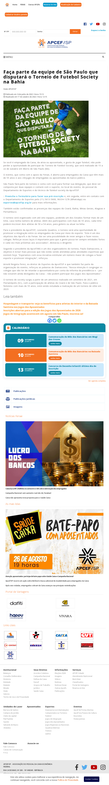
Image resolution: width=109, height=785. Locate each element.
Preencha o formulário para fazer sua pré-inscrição (34, 196)
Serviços (77, 669)
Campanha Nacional (42, 676)
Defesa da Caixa (40, 679)
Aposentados (34, 706)
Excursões (78, 716)
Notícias (58, 682)
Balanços (7, 673)
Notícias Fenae (14, 416)
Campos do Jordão (11, 713)
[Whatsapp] (59, 320)
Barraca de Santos (10, 710)
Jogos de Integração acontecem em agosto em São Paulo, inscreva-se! (43, 313)
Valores (6, 694)
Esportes (49, 706)
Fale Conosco (10, 743)
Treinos (48, 731)
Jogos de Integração (53, 719)
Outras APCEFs (34, 4)
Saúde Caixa (38, 691)
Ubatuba (7, 728)
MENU (9, 57)
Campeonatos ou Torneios (56, 713)
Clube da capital (9, 716)
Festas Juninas (79, 719)
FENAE (22, 4)
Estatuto (6, 685)
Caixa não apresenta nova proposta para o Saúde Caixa (28, 498)
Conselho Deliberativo (12, 676)
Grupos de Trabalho (42, 685)
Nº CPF (6, 31)
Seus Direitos (40, 669)
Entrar (75, 31)
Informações (61, 669)
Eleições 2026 (60, 673)
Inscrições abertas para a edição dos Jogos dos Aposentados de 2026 (41, 310)
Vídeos (57, 679)
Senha (39, 31)
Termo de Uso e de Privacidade (16, 697)
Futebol (48, 716)
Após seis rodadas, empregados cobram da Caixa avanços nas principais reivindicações (41, 585)
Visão (5, 691)
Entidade (7, 682)
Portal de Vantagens (17, 591)
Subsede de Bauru (10, 725)
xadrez (48, 734)
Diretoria (7, 679)
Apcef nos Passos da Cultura (85, 713)
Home (14, 4)
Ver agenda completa (97, 381)
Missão (6, 688)
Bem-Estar (77, 679)
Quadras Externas (52, 728)
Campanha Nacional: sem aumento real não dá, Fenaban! (28, 493)
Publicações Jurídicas (24, 398)
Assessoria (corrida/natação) (57, 710)
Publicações (19, 391)
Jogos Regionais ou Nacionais (57, 725)
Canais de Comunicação (13, 750)
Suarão (6, 722)
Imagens (17, 406)
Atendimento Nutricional (82, 676)
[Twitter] (54, 320)
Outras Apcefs (60, 688)
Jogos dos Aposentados (55, 722)
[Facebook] (50, 320)
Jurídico (37, 688)
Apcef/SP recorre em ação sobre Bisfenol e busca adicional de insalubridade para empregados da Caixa (47, 581)
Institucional (9, 669)
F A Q (5, 752)
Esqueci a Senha (98, 30)
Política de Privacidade (68, 780)
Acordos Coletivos (41, 673)
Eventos (78, 706)
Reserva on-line (79, 688)
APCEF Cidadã (78, 673)
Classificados (78, 682)
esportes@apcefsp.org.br (17, 202)
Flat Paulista (8, 719)
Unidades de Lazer (12, 706)
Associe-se (33, 743)
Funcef (36, 682)
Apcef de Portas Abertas (83, 710)
